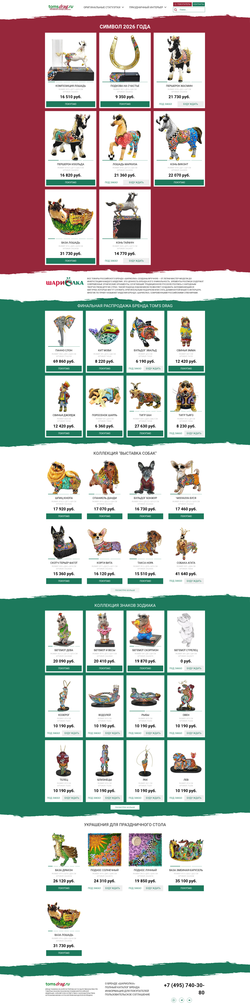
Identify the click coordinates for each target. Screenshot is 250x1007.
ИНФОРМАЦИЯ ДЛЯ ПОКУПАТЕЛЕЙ (127, 990)
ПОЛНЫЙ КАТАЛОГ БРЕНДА (122, 987)
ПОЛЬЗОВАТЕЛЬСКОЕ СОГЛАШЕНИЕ (127, 994)
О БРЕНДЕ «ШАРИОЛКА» (120, 983)
